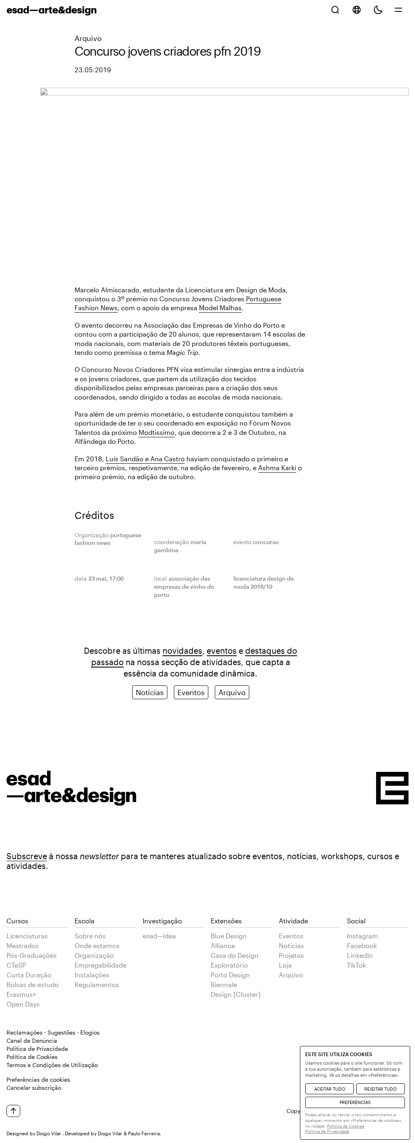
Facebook (362, 945)
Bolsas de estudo (32, 984)
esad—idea (159, 936)
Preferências (355, 1102)
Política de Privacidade (37, 1048)
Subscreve (26, 856)
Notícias (150, 692)
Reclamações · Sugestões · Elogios (53, 1032)
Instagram (362, 936)
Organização (94, 955)
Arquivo (88, 38)
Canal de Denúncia (31, 1040)
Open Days (23, 1004)
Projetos (291, 955)
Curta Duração (28, 975)
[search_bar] (335, 9)
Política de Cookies (32, 1056)
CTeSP (16, 965)
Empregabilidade (100, 965)
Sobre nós (90, 936)
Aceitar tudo (329, 1088)
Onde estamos (97, 945)
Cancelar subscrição (33, 1087)
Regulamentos (97, 984)
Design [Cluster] (236, 994)
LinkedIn (360, 955)
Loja (285, 965)
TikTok (356, 965)
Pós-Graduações (31, 955)
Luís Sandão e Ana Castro (145, 458)
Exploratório (229, 965)
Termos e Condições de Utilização (52, 1064)
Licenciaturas (27, 936)
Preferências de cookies (38, 1079)
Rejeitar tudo (380, 1088)
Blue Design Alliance (229, 940)
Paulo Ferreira (144, 1133)
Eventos (191, 692)
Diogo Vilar (48, 1133)
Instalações (92, 975)
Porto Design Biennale (230, 979)
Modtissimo (157, 432)
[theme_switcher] (378, 9)
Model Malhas (220, 307)
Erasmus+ (21, 994)
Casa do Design (235, 955)
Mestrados (22, 945)
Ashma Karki (277, 467)
